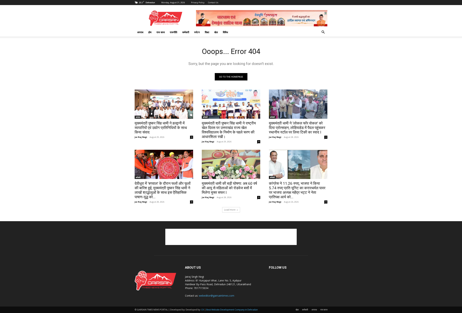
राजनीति (173, 32)
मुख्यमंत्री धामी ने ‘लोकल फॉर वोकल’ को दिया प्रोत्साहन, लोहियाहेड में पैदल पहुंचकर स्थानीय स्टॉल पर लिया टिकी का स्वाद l (297, 127)
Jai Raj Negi (141, 137)
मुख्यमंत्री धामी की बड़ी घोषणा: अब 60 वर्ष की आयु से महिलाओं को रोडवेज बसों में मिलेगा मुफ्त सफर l (229, 188)
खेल (216, 32)
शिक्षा (207, 32)
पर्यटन (197, 32)
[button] (323, 32)
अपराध (140, 32)
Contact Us (213, 2)
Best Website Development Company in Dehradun (232, 309)
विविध (225, 32)
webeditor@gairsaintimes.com (216, 295)
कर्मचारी (185, 32)
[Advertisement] (231, 237)
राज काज (160, 32)
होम (149, 32)
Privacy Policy (197, 2)
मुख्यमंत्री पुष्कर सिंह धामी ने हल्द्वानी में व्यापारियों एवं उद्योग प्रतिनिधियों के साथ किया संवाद (161, 127)
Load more (230, 209)
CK (202, 309)
